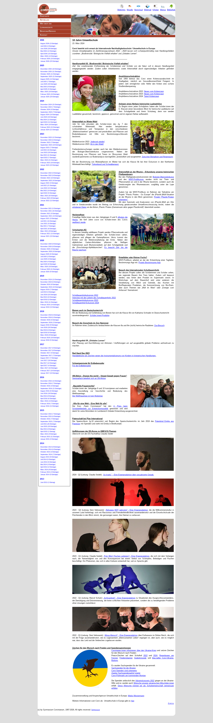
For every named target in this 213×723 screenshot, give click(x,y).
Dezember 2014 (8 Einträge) (50, 447)
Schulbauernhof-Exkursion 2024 (85, 303)
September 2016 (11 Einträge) (50, 388)
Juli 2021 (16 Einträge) (48, 221)
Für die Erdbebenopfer (81, 366)
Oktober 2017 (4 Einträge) (49, 353)
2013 (42, 479)
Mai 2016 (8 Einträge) (47, 396)
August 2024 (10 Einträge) (49, 114)
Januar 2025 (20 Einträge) (49, 97)
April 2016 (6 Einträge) (48, 398)
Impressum (95, 710)
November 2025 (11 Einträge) (50, 71)
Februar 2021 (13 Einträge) (50, 233)
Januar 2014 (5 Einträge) (49, 474)
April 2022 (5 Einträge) (48, 193)
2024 (155, 655)
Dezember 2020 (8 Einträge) (50, 244)
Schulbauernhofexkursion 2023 (85, 300)
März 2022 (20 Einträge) (49, 195)
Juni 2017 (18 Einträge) (48, 360)
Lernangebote (46, 27)
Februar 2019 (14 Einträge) (50, 304)
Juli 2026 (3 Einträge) (47, 46)
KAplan (156, 10)
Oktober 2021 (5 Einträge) (49, 213)
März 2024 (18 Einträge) (49, 124)
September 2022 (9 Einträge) (50, 180)
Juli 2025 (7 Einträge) (47, 81)
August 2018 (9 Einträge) (49, 325)
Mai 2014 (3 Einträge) (47, 464)
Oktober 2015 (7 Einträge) (49, 419)
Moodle (130, 10)
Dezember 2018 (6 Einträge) (50, 315)
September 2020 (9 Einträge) (50, 251)
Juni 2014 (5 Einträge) (48, 462)
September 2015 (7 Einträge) (50, 421)
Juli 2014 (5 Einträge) (47, 459)
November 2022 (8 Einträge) (50, 175)
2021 (42, 205)
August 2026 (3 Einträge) (49, 43)
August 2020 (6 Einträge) (49, 254)
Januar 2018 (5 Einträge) (49, 340)
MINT (131, 179)
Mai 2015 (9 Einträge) (47, 429)
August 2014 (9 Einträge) (49, 457)
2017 (42, 344)
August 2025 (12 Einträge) (49, 79)
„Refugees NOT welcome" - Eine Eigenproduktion (126, 510)
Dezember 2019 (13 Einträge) (50, 279)
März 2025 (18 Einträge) (49, 91)
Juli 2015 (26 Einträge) (48, 424)
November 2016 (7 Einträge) (50, 383)
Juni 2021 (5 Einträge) (48, 223)
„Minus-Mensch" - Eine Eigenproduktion (121, 635)
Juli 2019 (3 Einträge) (47, 292)
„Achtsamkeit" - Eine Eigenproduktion (119, 598)
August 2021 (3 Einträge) (49, 218)
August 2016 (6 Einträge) (49, 391)
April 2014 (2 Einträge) (48, 467)
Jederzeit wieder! (97, 142)
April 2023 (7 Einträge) (48, 157)
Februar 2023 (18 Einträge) (50, 162)
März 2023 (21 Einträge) (49, 160)
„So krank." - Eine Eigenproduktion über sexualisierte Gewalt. (128, 475)
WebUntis (121, 10)
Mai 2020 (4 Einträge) (47, 261)
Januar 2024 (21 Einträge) (49, 130)
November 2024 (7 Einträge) (50, 107)
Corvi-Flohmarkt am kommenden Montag (128, 675)
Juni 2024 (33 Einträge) (48, 117)
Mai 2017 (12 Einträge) (48, 363)
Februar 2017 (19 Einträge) (50, 370)
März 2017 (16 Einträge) (49, 368)
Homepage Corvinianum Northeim (86, 36)
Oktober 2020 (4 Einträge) (49, 249)
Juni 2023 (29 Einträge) (48, 152)
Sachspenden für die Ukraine (123, 668)
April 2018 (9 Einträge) (48, 332)
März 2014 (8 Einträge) (48, 469)
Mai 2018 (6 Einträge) (47, 330)
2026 (42, 40)
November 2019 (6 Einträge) (50, 282)
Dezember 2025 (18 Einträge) (50, 69)
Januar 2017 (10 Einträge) (49, 373)
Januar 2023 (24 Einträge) (49, 165)
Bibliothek (171, 10)
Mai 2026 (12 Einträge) (48, 51)
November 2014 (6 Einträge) (50, 449)
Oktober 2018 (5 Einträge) (49, 320)
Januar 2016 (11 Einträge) (49, 406)
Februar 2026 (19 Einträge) (50, 58)
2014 (42, 443)
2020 (42, 240)
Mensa (163, 10)
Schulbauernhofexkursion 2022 (85, 295)
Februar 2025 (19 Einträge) (50, 94)
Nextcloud (138, 10)
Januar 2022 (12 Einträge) (49, 200)
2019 (42, 276)
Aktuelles (44, 19)
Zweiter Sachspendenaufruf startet (125, 673)
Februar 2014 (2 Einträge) (49, 472)
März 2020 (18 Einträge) (49, 266)
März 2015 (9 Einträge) (48, 434)
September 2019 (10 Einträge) (51, 287)
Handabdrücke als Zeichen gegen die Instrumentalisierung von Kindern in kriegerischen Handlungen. (114, 356)
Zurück (171, 703)
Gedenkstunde (140, 658)
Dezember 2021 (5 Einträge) (50, 208)
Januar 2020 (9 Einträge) (49, 271)
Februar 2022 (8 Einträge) (49, 198)
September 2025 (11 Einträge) (50, 76)
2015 (42, 410)
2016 (42, 377)
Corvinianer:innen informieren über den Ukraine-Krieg (133, 650)
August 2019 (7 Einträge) (49, 289)
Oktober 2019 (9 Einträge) (49, 284)
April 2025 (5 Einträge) (48, 89)
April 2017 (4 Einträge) (48, 365)
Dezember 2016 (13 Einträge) (50, 381)
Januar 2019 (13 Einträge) (49, 307)
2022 (145, 655)
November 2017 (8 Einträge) (50, 350)
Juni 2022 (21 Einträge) (48, 188)
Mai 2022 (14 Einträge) (48, 190)
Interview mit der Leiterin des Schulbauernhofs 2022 (94, 298)
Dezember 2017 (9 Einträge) (50, 348)
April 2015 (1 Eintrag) (47, 431)
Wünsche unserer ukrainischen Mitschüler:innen (154, 683)
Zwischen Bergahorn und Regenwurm (157, 157)
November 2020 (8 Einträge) (50, 246)
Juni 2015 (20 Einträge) (48, 426)
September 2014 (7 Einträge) (50, 454)
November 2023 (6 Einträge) (50, 140)
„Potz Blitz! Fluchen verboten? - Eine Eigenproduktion (126, 556)
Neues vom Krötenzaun (154, 91)
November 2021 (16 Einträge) (50, 211)
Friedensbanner (126, 658)
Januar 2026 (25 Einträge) (49, 61)
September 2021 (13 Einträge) (51, 216)
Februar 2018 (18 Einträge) (50, 337)
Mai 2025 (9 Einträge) (47, 86)
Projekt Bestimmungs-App (150, 262)
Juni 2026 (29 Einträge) (48, 48)
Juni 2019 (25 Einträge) (48, 294)
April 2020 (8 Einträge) (48, 264)
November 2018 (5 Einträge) (50, 317)
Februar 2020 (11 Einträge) (49, 269)
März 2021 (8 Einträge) (48, 231)
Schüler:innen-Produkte (99, 315)
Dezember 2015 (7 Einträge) (50, 414)
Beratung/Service (48, 31)
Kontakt (43, 35)
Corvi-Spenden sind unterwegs (124, 671)
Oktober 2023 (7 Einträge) (49, 142)
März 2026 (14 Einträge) (49, 56)
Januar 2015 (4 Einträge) (49, 439)
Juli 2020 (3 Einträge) (47, 256)
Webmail (147, 10)
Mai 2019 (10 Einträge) (48, 297)
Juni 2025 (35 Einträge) (48, 84)
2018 (42, 311)
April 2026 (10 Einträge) (48, 53)
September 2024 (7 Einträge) (50, 112)
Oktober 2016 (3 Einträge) (49, 386)
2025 (42, 65)
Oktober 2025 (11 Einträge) (50, 74)
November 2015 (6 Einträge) (50, 416)
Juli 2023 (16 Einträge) (48, 150)
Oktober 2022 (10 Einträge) (50, 178)
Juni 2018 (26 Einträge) (48, 327)
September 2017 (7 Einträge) (50, 355)
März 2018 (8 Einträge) (48, 335)
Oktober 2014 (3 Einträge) (49, 452)
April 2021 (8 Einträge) (48, 228)
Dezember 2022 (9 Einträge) (50, 173)
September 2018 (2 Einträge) (50, 322)
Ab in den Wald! (97, 144)
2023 (42, 134)
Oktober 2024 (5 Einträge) (49, 109)
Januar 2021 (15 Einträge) (49, 236)
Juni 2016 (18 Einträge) (48, 393)
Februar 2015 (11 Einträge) (49, 436)
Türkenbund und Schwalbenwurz (105, 164)
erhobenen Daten (79, 207)
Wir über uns (46, 23)
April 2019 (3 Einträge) (48, 299)
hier (132, 701)
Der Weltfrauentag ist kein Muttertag (87, 396)
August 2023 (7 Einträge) (49, 147)
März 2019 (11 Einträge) (48, 302)
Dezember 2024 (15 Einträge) (50, 104)
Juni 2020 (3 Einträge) (48, 259)
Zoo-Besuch (159, 325)
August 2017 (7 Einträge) (49, 358)
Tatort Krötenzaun (151, 96)
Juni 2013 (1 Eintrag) (47, 482)
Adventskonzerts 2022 (144, 681)
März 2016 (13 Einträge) (49, 401)
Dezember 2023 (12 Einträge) (50, 137)
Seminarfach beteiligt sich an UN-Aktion (89, 378)
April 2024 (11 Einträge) (48, 122)
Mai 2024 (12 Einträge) (48, 119)
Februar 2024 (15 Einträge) (50, 127)
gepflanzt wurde (78, 222)
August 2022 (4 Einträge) (49, 183)
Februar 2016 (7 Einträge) (49, 403)
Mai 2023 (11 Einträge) (48, 155)
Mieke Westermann (136, 696)
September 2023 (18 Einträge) (51, 145)
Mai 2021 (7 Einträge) (47, 226)
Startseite (44, 16)
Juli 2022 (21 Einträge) (48, 185)
